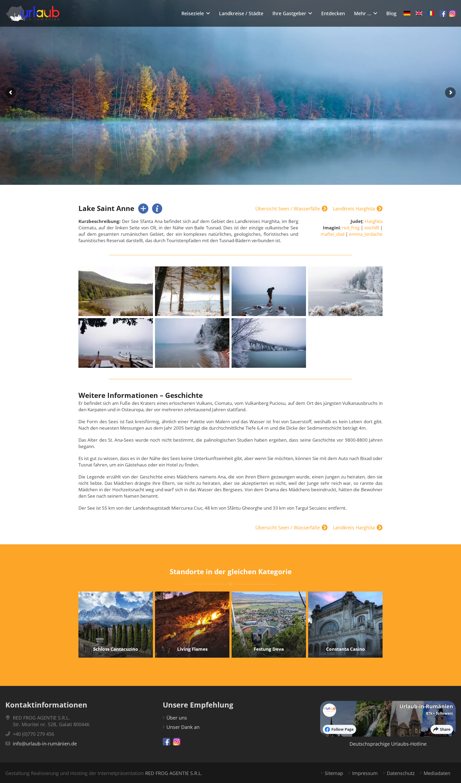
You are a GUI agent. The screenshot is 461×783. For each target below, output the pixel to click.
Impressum (365, 773)
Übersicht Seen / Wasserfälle (287, 209)
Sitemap (334, 773)
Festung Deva (269, 649)
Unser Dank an (183, 727)
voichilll (371, 228)
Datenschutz (401, 773)
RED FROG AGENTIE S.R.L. (173, 773)
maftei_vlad (332, 234)
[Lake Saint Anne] (115, 291)
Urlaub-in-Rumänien (426, 706)
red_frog (351, 228)
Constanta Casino (345, 649)
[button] (207, 13)
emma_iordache (366, 234)
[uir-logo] (32, 13)
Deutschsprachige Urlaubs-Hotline (388, 744)
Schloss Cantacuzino (115, 649)
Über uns (176, 717)
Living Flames (192, 649)
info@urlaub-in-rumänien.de (45, 743)
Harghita (374, 221)
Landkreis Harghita (354, 209)
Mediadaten (437, 773)
